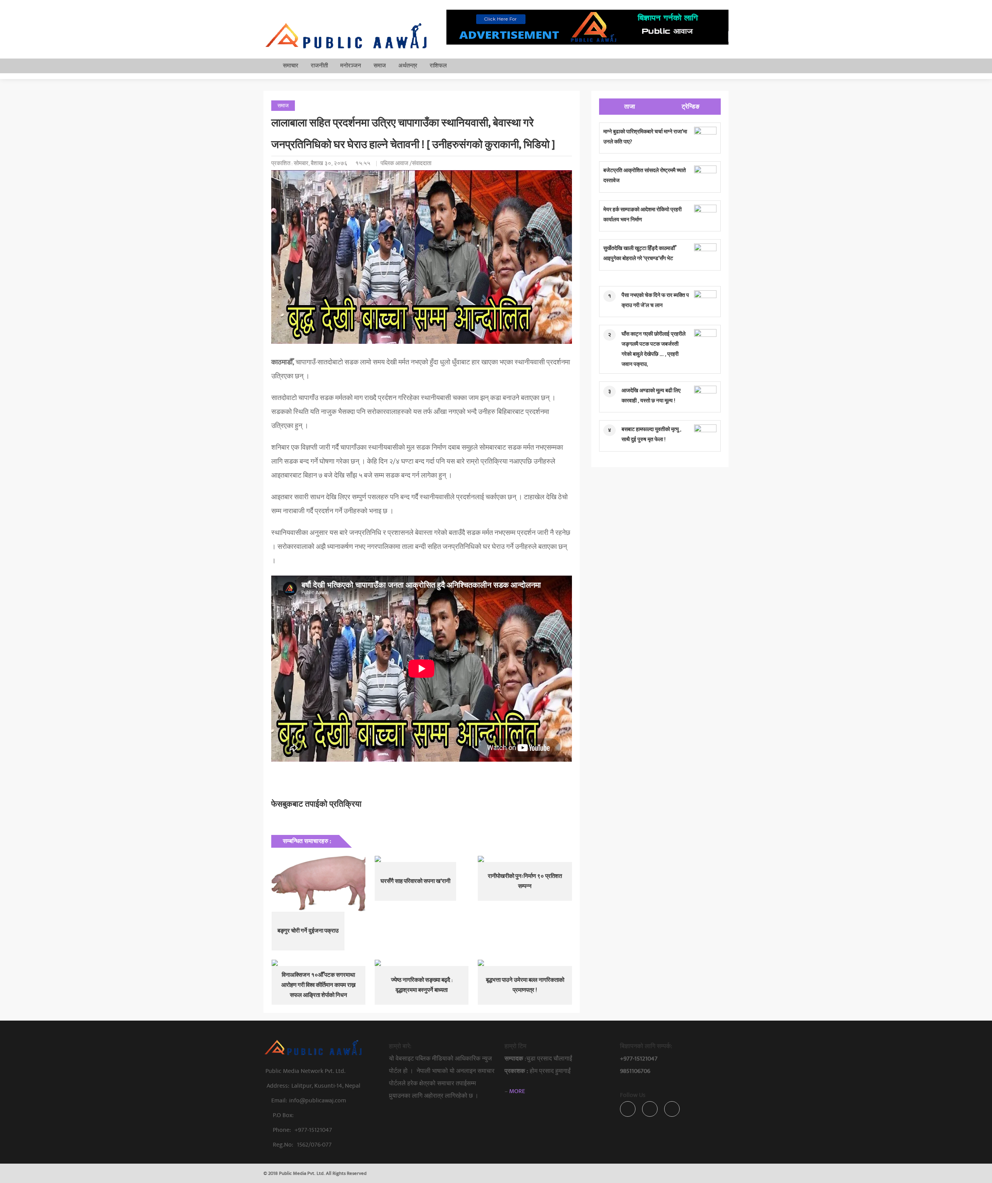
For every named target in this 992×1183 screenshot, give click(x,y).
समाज (380, 66)
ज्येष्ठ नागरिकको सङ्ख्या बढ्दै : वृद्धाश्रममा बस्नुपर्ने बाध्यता (422, 985)
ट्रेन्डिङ (690, 107)
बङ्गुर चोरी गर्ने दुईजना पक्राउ (308, 931)
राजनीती (319, 66)
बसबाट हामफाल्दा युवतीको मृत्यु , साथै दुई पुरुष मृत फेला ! (651, 434)
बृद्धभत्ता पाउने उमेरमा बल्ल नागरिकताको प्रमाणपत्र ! (525, 985)
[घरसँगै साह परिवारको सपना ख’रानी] (421, 859)
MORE (517, 1091)
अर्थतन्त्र (407, 66)
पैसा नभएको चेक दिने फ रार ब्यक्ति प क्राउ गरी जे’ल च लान (655, 300)
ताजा (629, 107)
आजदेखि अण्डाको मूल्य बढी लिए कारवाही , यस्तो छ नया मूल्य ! (651, 395)
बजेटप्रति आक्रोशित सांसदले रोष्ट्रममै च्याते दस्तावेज (644, 175)
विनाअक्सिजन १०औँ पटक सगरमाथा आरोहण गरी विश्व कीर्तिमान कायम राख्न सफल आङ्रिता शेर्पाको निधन (318, 985)
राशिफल (438, 66)
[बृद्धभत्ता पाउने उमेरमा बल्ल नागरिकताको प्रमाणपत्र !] (525, 963)
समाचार (290, 66)
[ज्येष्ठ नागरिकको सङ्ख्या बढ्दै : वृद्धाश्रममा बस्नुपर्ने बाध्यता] (421, 963)
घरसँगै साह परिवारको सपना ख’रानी (415, 881)
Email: (308, 1100)
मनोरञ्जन (350, 66)
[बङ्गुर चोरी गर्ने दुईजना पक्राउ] (318, 884)
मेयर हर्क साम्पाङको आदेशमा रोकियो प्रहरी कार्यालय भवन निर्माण (642, 214)
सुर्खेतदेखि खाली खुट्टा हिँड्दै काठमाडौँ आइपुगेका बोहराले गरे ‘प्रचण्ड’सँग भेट (639, 253)
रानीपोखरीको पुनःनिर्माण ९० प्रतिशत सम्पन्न (525, 881)
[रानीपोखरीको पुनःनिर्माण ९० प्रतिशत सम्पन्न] (525, 859)
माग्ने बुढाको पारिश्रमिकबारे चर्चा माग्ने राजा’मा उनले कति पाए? (645, 136)
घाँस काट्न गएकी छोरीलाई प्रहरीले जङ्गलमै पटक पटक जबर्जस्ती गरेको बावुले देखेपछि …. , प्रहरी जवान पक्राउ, (653, 349)
